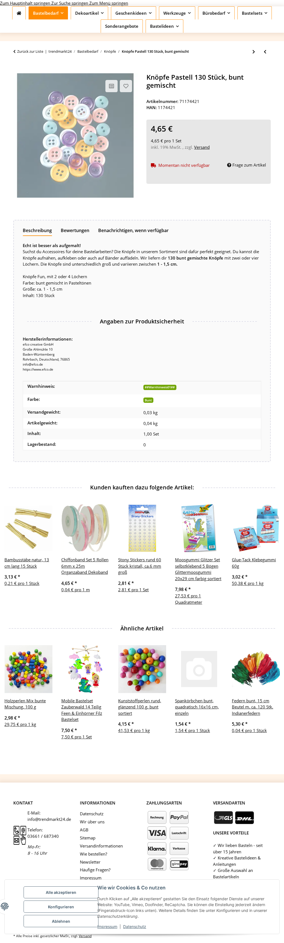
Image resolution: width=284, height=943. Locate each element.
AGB (84, 830)
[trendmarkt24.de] (19, 13)
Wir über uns (92, 821)
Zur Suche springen (70, 3)
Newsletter (90, 862)
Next (270, 696)
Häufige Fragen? (95, 869)
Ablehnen (61, 921)
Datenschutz (134, 926)
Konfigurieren (61, 906)
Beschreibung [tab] (37, 230)
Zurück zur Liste (30, 51)
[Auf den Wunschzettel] (126, 86)
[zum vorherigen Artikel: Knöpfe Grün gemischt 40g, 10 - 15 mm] (265, 52)
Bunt (148, 400)
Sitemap (87, 838)
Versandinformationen (101, 846)
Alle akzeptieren (61, 892)
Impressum (107, 926)
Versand (202, 147)
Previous (13, 696)
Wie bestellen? (93, 854)
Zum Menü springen (108, 3)
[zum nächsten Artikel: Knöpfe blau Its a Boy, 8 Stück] (253, 52)
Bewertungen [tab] (75, 230)
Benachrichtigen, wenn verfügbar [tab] (133, 230)
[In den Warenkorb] (17, 70)
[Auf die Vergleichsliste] (111, 86)
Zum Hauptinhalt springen (25, 3)
